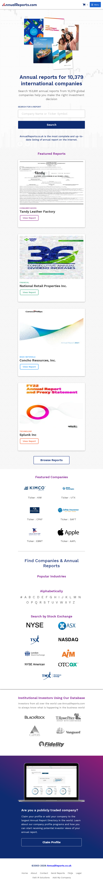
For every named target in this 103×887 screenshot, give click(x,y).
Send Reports (58, 873)
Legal (79, 873)
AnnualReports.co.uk (59, 865)
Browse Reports (51, 460)
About (34, 873)
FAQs (70, 873)
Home (25, 873)
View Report (29, 218)
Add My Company (62, 877)
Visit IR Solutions (41, 877)
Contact (44, 873)
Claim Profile (52, 842)
